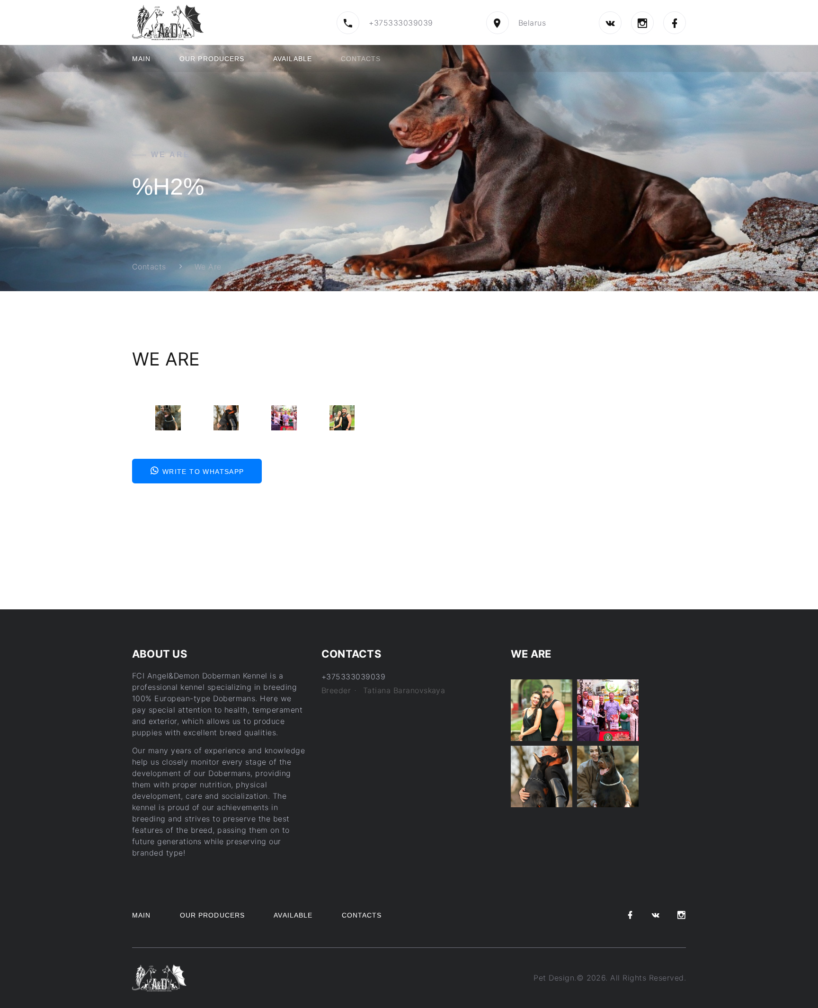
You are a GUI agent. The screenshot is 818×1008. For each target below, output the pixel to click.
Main (141, 58)
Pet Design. (554, 977)
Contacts (361, 58)
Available (292, 58)
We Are (208, 266)
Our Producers (212, 58)
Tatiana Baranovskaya (404, 690)
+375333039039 (401, 22)
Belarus (532, 22)
